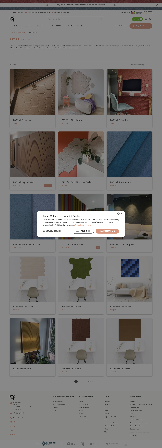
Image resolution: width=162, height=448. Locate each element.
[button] (52, 231)
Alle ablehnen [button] (83, 231)
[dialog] (81, 224)
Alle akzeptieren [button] (107, 231)
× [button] (121, 213)
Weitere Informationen (82, 225)
